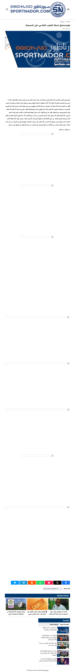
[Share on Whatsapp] (40, 583)
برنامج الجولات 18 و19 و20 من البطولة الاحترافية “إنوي (16, 613)
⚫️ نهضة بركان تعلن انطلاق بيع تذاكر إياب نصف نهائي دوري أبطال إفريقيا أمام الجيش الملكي (37, 615)
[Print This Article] (14, 583)
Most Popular (54, 624)
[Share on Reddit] (31, 583)
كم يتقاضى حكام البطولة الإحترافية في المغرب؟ (49, 628)
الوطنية (62, 21)
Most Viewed (64, 624)
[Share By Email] (48, 583)
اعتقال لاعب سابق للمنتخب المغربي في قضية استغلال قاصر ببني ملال (48, 637)
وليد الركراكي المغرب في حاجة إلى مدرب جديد (47, 644)
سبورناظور (46, 670)
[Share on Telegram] (23, 583)
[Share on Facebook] (65, 583)
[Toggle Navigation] (69, 10)
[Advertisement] (37, 83)
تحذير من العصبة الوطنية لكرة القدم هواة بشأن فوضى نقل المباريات (48, 653)
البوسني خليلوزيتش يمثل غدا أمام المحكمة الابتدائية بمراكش (47, 660)
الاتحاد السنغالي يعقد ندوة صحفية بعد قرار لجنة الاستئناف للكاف (58, 614)
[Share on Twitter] (57, 583)
